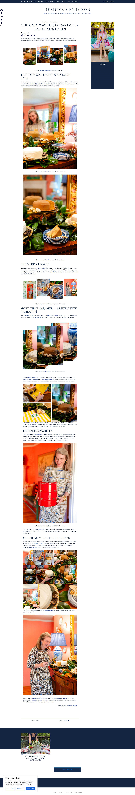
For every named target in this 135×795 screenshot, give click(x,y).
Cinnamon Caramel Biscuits (39, 700)
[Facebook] (22, 35)
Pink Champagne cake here (60, 698)
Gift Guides (48, 1)
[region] (20, 783)
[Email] (28, 35)
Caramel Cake (34, 84)
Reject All (20, 788)
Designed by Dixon (67, 9)
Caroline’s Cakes (45, 84)
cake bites (33, 422)
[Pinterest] (25, 35)
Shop (62, 1)
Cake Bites (30, 424)
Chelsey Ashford (72, 705)
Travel (57, 1)
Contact (74, 1)
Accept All (30, 788)
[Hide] (0, 25)
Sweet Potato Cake (46, 379)
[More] (34, 35)
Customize (10, 788)
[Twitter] (31, 35)
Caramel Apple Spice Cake (30, 379)
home (22, 1)
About (68, 1)
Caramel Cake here (45, 70)
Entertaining (31, 1)
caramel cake (67, 84)
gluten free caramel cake (54, 315)
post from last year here (48, 702)
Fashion (40, 1)
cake (29, 543)
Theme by (76, 792)
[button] (37, 393)
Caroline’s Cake (40, 268)
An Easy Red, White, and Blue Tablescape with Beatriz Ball (35, 758)
